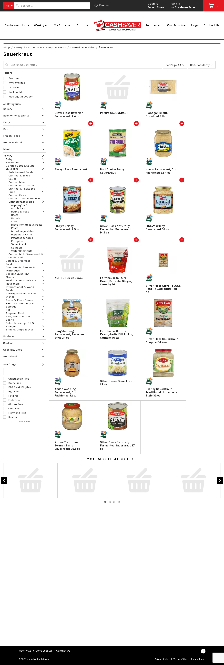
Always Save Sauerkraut (70, 169)
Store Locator (44, 650)
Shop (6, 47)
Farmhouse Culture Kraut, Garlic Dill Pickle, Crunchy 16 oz (116, 334)
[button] (42, 109)
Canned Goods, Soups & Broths (46, 47)
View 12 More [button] (24, 421)
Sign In (176, 3)
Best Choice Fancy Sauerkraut (112, 171)
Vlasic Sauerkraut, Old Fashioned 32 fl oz (161, 171)
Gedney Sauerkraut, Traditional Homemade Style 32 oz (161, 392)
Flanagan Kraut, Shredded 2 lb (157, 114)
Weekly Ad (25, 650)
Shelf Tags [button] (9, 364)
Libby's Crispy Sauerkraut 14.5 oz (67, 227)
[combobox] (8, 5)
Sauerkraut (106, 47)
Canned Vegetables (82, 47)
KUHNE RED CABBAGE (68, 277)
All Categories (12, 104)
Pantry (18, 47)
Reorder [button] (104, 5)
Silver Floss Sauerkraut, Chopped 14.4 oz (162, 340)
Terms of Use (180, 659)
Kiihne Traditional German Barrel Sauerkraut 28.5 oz (67, 445)
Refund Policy (198, 659)
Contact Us (63, 650)
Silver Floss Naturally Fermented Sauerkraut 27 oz (117, 445)
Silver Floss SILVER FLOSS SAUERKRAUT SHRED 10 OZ (163, 289)
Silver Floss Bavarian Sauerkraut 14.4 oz (68, 114)
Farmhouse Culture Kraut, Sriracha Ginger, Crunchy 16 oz (116, 281)
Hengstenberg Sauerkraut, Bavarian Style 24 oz (69, 334)
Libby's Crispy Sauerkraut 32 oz (157, 227)
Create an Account (187, 7)
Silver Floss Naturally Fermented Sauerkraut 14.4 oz (115, 229)
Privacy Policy (162, 659)
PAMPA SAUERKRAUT (114, 113)
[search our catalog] (17, 5)
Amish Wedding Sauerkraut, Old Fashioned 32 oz (65, 392)
